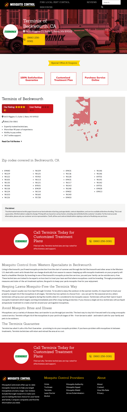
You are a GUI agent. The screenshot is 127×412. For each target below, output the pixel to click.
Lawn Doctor (49, 393)
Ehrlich (47, 396)
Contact (100, 387)
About (100, 384)
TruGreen (48, 387)
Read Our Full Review (11, 141)
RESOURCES (46, 7)
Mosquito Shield (73, 390)
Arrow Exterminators (75, 393)
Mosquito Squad (73, 387)
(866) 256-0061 (11, 121)
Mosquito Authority (74, 384)
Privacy (100, 393)
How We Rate (103, 390)
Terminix (48, 390)
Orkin (46, 384)
